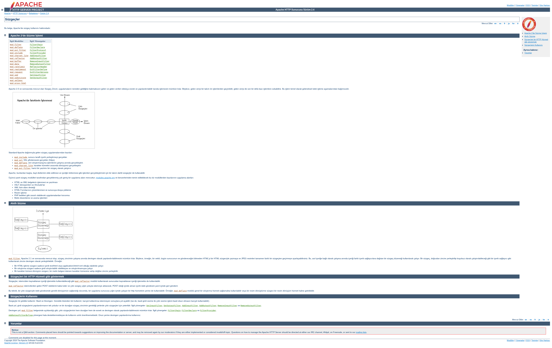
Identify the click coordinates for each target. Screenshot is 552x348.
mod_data (14, 64)
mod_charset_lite (19, 56)
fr (504, 23)
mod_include (16, 53)
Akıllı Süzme (529, 36)
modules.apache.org (105, 178)
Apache (7, 13)
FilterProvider (38, 53)
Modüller (510, 5)
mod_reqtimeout (18, 69)
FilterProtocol (38, 50)
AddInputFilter (38, 56)
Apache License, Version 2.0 (16, 343)
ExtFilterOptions (39, 72)
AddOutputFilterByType (21, 315)
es (500, 23)
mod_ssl (18, 160)
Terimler (534, 5)
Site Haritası (545, 5)
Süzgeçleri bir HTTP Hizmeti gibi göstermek (536, 40)
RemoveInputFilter (39, 61)
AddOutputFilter (38, 58)
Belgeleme (33, 13)
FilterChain (36, 44)
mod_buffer (15, 61)
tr (518, 23)
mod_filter (15, 44)
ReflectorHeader (38, 67)
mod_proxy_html (18, 83)
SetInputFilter (38, 75)
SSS (528, 5)
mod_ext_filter (18, 50)
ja (508, 23)
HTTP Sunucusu (20, 13)
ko (513, 23)
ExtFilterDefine (38, 69)
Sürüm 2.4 (44, 13)
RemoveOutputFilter (40, 64)
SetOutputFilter (38, 78)
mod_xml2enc (16, 80)
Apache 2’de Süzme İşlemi (535, 33)
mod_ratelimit (17, 67)
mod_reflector (17, 58)
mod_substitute (18, 78)
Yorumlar (528, 53)
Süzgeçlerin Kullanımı (533, 45)
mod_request (16, 72)
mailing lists (361, 332)
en (495, 23)
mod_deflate (16, 47)
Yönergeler (519, 5)
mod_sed (14, 75)
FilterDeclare (37, 47)
